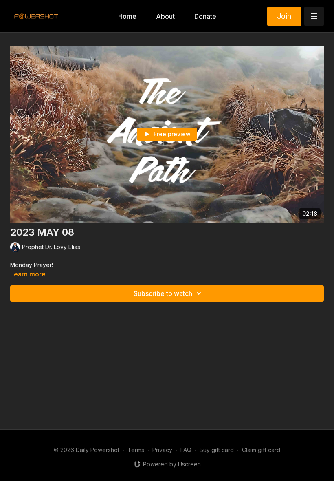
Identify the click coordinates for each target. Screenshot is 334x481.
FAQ (185, 449)
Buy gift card (217, 449)
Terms (135, 449)
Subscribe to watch (163, 293)
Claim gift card (261, 449)
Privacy (162, 449)
